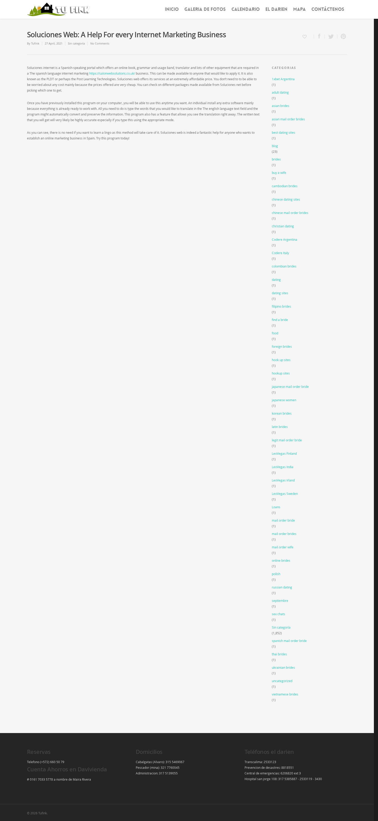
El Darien (276, 9)
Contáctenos (327, 9)
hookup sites (281, 373)
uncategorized (282, 681)
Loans (276, 507)
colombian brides (284, 266)
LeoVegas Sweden (285, 494)
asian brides (280, 106)
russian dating (282, 587)
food (275, 333)
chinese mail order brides (290, 213)
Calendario (245, 9)
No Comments (99, 43)
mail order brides (284, 534)
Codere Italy (280, 253)
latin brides (280, 427)
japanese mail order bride (290, 387)
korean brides (282, 413)
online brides (281, 560)
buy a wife (279, 173)
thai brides (279, 654)
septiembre (280, 601)
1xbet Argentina (283, 79)
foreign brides (282, 346)
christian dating (283, 226)
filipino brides (281, 306)
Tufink (35, 43)
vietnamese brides (285, 694)
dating (276, 280)
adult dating (280, 92)
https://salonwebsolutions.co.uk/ (112, 73)
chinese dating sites (286, 199)
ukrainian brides (283, 667)
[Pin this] (342, 36)
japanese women (284, 400)
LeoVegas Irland (283, 480)
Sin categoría (76, 43)
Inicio (172, 9)
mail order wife (282, 547)
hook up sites (281, 360)
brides (276, 159)
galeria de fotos (205, 9)
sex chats (278, 614)
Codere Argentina (284, 239)
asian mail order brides (288, 119)
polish (276, 574)
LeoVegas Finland (284, 453)
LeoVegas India (282, 467)
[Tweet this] (331, 36)
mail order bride (283, 520)
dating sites (280, 293)
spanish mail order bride (289, 641)
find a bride (280, 320)
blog (275, 146)
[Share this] (319, 36)
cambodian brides (285, 186)
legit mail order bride (287, 440)
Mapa (299, 9)
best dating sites (283, 132)
